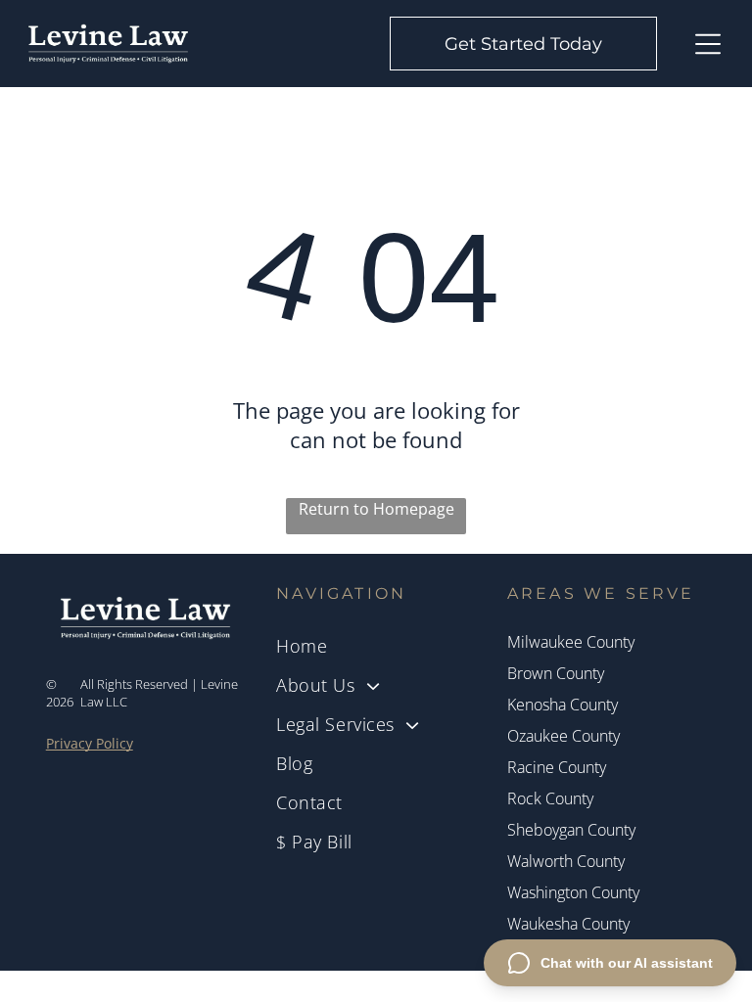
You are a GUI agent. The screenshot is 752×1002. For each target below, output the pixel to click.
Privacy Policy (89, 743)
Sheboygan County (571, 830)
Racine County (556, 767)
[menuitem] (376, 645)
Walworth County (566, 861)
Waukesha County (568, 923)
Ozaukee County (563, 736)
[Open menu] (708, 44)
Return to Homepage (376, 509)
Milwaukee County (570, 642)
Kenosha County (562, 704)
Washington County (573, 892)
